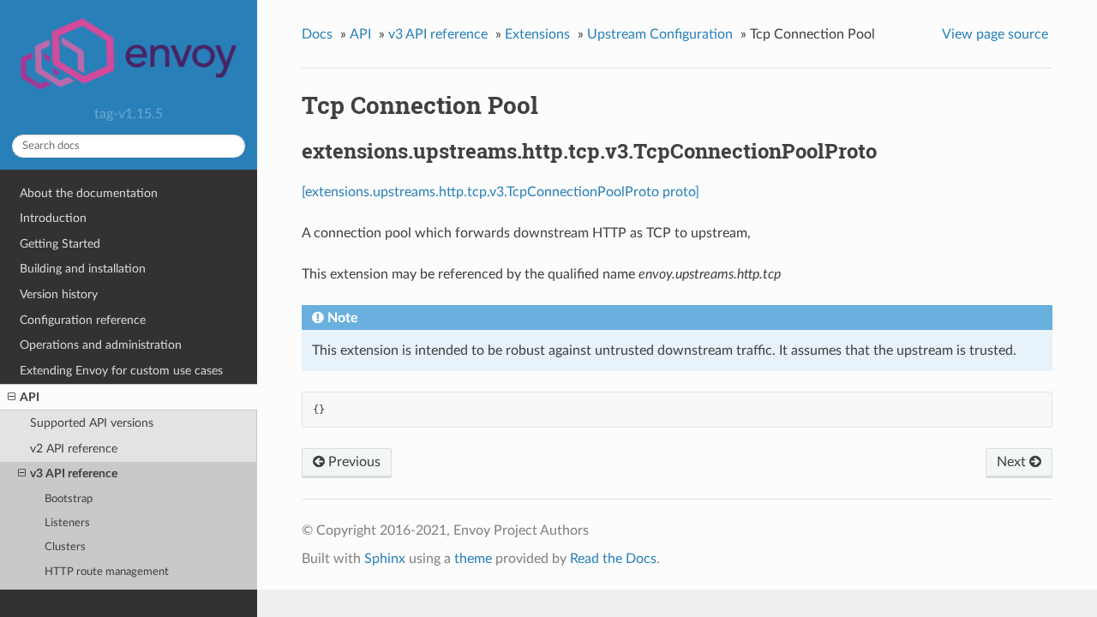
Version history (59, 294)
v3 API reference (73, 473)
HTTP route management (107, 572)
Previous (353, 462)
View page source (995, 34)
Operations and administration (101, 344)
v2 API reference (73, 448)
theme (473, 559)
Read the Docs (613, 559)
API (29, 397)
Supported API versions (91, 422)
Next (1013, 462)
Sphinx (384, 559)
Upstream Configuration (660, 34)
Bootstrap (69, 499)
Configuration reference (83, 320)
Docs (317, 34)
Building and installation (83, 268)
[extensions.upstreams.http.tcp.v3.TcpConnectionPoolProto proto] (500, 192)
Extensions (537, 34)
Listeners (67, 523)
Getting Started (60, 243)
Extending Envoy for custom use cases (121, 370)
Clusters (65, 547)
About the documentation (89, 193)
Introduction (53, 218)
